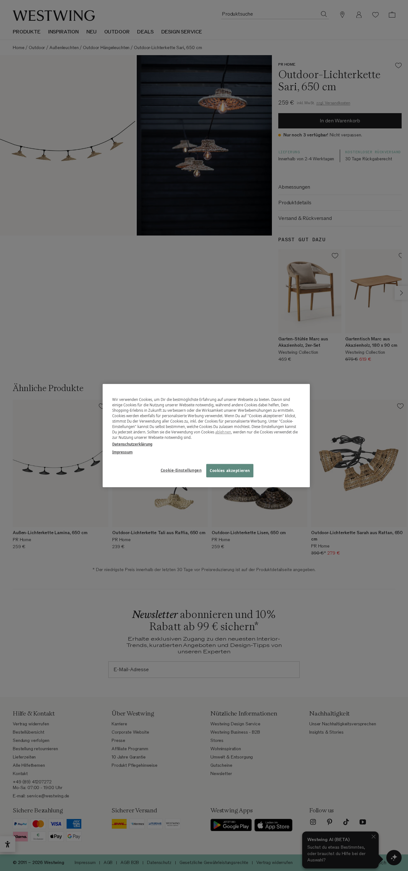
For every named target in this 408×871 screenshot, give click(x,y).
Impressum (122, 452)
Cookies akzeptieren (230, 470)
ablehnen (223, 432)
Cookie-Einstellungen (181, 470)
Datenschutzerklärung (132, 444)
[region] (206, 435)
